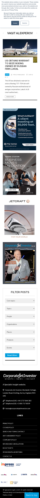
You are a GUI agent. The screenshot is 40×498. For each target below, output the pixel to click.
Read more (10, 97)
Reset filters (12, 355)
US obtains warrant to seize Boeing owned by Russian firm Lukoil (17, 64)
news (7, 74)
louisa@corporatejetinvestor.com (17, 408)
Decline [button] (24, 23)
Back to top (31, 495)
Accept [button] (15, 23)
